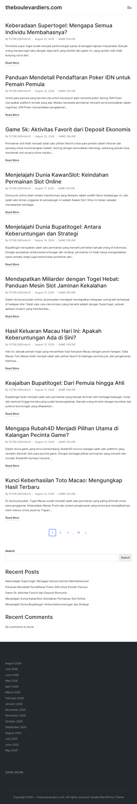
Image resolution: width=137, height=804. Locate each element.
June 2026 (12, 675)
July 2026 (11, 669)
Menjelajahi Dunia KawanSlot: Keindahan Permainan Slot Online (56, 178)
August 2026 (13, 663)
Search (10, 551)
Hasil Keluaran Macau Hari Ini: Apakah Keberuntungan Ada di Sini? (53, 334)
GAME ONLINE (66, 38)
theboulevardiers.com (33, 7)
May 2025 (11, 750)
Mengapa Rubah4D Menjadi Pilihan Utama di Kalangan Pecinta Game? (61, 431)
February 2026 (14, 698)
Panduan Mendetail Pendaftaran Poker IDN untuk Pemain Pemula (46, 587)
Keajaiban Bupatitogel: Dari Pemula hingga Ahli (64, 383)
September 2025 (16, 727)
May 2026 (11, 680)
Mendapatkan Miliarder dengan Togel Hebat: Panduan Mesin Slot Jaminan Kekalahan (62, 282)
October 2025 (14, 721)
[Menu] (129, 7)
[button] (86, 532)
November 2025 (15, 715)
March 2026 (12, 692)
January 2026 (13, 704)
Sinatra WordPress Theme (107, 797)
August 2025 (13, 733)
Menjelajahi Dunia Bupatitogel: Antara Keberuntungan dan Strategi (53, 230)
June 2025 (12, 744)
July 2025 (11, 738)
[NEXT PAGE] (85, 532)
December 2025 (15, 709)
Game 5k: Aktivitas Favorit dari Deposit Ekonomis (68, 129)
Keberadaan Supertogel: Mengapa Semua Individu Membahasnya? (58, 28)
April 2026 (11, 686)
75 (78, 532)
